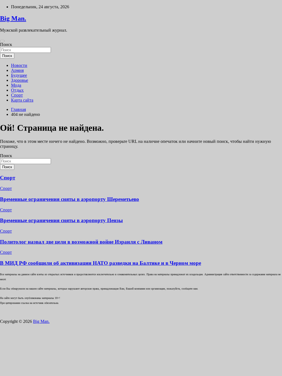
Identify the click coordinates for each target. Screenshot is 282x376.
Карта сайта (22, 100)
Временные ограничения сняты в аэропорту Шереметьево (69, 199)
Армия (17, 70)
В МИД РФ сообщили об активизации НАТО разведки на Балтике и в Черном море (100, 263)
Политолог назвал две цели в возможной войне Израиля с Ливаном (81, 242)
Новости (19, 65)
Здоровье (19, 80)
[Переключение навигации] (2, 41)
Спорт (17, 95)
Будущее (19, 75)
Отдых (17, 90)
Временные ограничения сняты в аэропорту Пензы (61, 220)
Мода (16, 85)
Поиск (6, 44)
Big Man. (13, 18)
